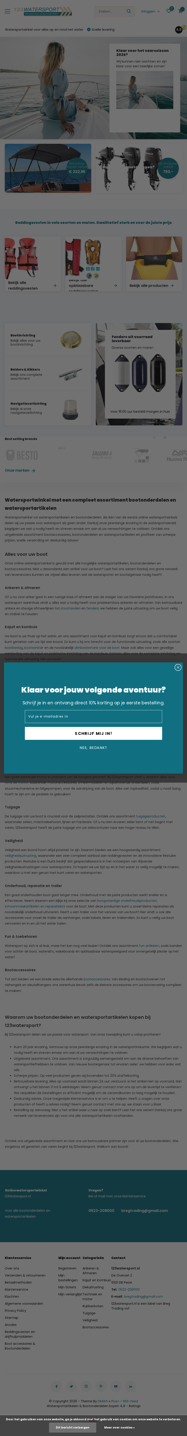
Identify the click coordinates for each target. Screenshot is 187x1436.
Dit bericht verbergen (72, 1427)
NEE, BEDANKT (93, 747)
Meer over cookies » (119, 1427)
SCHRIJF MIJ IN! (93, 733)
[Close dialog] (178, 667)
